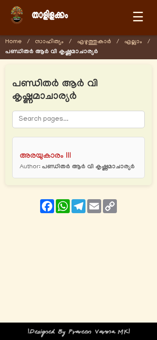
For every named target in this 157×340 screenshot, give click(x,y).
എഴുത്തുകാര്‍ (94, 42)
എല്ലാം (133, 42)
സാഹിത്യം (49, 42)
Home (13, 42)
